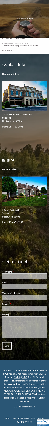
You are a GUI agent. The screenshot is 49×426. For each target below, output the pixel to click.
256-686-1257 (16, 222)
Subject (15, 304)
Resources (7, 50)
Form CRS (30, 406)
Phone (15, 282)
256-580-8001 (16, 126)
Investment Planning (13, 38)
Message (16, 314)
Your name (17, 271)
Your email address (20, 293)
